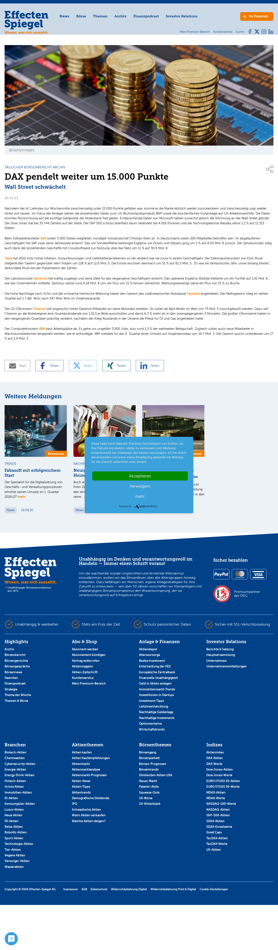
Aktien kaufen (82, 752)
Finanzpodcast (146, 16)
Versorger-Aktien (17, 861)
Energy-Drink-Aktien (20, 775)
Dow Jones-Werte (219, 775)
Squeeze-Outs (149, 792)
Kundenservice (83, 678)
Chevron (39, 309)
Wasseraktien (14, 867)
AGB (84, 889)
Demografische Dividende (90, 798)
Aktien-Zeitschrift (85, 672)
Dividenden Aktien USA (155, 775)
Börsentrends (149, 769)
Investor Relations (181, 16)
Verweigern (140, 486)
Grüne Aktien (14, 786)
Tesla (8, 258)
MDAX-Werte (215, 798)
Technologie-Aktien (19, 844)
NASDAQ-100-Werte (221, 803)
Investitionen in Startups (156, 695)
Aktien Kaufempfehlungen (91, 758)
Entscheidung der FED (155, 666)
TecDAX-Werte (216, 844)
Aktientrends (81, 792)
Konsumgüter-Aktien (20, 803)
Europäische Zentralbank (157, 672)
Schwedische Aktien (86, 809)
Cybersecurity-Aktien (20, 764)
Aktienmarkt (81, 764)
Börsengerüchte (16, 660)
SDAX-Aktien (215, 821)
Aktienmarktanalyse (86, 769)
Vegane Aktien (15, 855)
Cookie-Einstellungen (214, 889)
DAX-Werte (214, 764)
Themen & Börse (16, 701)
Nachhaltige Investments (156, 718)
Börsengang (147, 752)
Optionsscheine (150, 723)
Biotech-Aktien (15, 752)
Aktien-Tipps (81, 786)
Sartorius (40, 278)
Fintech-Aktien (15, 781)
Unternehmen (216, 660)
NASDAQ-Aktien (218, 809)
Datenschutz (99, 889)
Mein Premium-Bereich (89, 683)
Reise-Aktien (14, 826)
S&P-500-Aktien (218, 815)
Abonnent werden (85, 649)
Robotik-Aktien (16, 832)
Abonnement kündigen (89, 655)
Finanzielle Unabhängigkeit (158, 678)
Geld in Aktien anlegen (155, 683)
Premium (258, 16)
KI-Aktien (11, 798)
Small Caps (214, 832)
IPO (74, 803)
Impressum (70, 889)
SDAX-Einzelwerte (219, 826)
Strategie (11, 689)
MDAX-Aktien (215, 792)
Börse (81, 16)
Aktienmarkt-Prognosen (89, 775)
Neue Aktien (13, 815)
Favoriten (11, 678)
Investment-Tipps (151, 701)
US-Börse (145, 798)
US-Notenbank (150, 803)
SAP (43, 238)
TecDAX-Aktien (217, 838)
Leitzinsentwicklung (153, 706)
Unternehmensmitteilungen (226, 666)
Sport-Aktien (14, 838)
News (64, 16)
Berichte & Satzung (220, 649)
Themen (100, 16)
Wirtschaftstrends (152, 729)
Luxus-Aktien (14, 809)
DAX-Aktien (214, 758)
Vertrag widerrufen (85, 660)
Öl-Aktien (11, 821)
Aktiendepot (148, 649)
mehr (22, 496)
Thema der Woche (18, 695)
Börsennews (13, 672)
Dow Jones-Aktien (219, 769)
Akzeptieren (140, 476)
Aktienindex (215, 752)
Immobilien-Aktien (18, 792)
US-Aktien (213, 849)
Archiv (120, 16)
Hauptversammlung (220, 655)
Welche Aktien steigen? (89, 821)
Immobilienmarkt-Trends (157, 689)
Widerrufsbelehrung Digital (129, 889)
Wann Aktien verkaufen (89, 815)
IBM (42, 328)
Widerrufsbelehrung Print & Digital (173, 889)
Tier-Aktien (13, 849)
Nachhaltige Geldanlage (156, 712)
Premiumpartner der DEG (247, 594)
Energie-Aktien (15, 769)
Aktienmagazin (82, 666)
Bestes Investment (152, 660)
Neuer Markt (148, 781)
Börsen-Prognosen (152, 764)
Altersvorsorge (149, 655)
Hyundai (193, 293)
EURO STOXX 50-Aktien (223, 781)
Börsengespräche (17, 666)
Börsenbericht (15, 655)
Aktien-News (81, 781)
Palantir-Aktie (149, 786)
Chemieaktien (15, 758)
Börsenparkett (149, 758)
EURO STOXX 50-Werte (223, 786)
